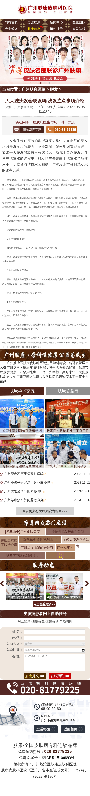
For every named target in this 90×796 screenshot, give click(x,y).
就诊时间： (15, 650)
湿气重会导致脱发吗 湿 (40, 539)
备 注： (17, 656)
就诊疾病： (15, 644)
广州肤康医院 (33, 89)
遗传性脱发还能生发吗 (68, 532)
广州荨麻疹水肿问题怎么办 (23, 500)
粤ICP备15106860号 (58, 758)
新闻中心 (56, 22)
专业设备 (11, 29)
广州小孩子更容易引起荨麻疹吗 (27, 482)
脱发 (54, 89)
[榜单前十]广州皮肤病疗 (22, 532)
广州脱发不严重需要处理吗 (23, 474)
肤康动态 (33, 29)
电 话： (17, 637)
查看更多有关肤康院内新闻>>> (45, 511)
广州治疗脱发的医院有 (37, 547)
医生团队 (78, 22)
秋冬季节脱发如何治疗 (22, 555)
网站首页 (11, 22)
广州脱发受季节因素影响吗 (23, 491)
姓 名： (17, 631)
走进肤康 (33, 22)
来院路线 (78, 29)
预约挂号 (56, 29)
